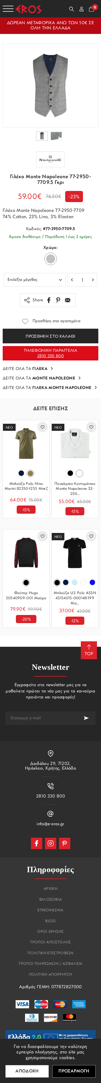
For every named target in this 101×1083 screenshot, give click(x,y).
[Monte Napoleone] (50, 159)
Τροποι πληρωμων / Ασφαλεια (50, 964)
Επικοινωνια (50, 910)
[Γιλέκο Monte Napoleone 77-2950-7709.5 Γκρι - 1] (50, 85)
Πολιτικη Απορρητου (50, 975)
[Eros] (28, 9)
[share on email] (68, 300)
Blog (50, 921)
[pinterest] (64, 843)
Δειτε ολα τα (25, 369)
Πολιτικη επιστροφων (50, 953)
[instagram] (50, 843)
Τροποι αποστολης (50, 942)
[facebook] (36, 843)
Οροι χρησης (50, 932)
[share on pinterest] (58, 300)
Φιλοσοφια (50, 900)
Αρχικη (50, 889)
